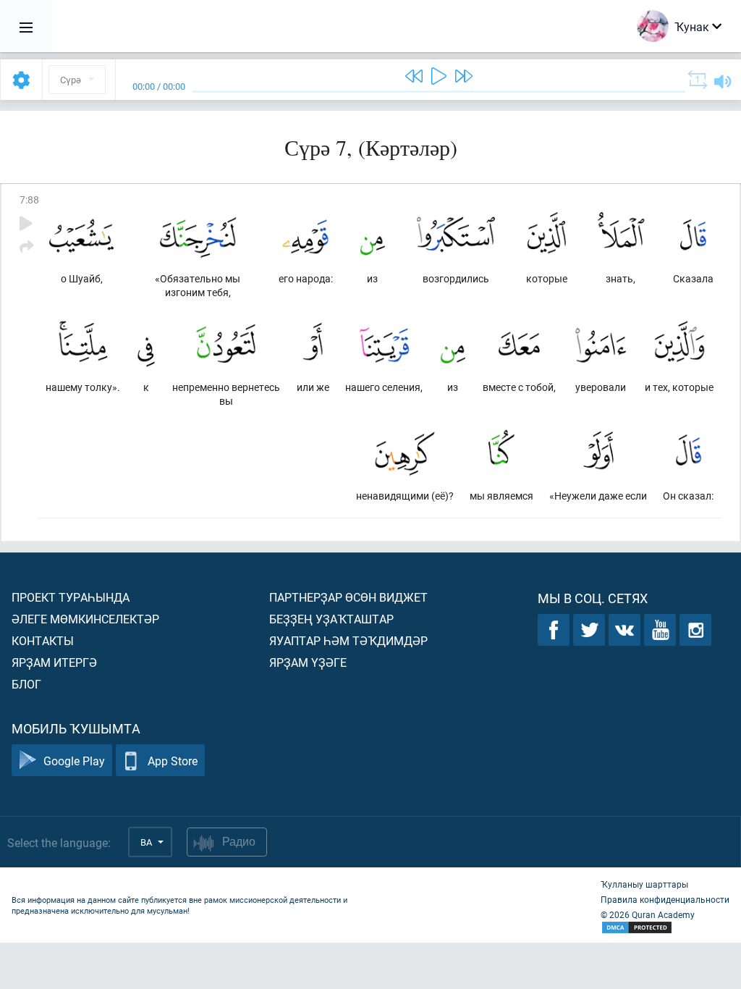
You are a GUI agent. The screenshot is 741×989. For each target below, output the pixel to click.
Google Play (74, 760)
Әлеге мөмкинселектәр (85, 618)
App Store (173, 760)
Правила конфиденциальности (665, 899)
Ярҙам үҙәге (308, 662)
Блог (26, 683)
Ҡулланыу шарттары (644, 884)
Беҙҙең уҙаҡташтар (331, 618)
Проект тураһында (71, 597)
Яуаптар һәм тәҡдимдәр (348, 640)
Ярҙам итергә (54, 662)
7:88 (29, 199)
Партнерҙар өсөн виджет (348, 597)
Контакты (43, 640)
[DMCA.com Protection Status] (665, 927)
